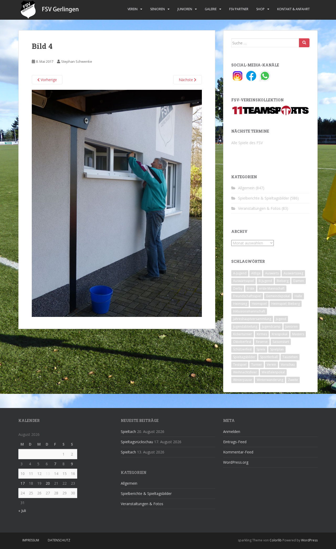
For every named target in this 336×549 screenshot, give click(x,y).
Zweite (293, 380)
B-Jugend (265, 281)
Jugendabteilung (245, 326)
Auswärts (272, 273)
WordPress (309, 540)
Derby (237, 288)
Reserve (262, 341)
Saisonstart (280, 341)
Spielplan (277, 349)
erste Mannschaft (272, 288)
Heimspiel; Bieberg (285, 303)
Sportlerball (269, 357)
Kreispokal (279, 334)
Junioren (184, 9)
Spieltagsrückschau (137, 441)
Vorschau (288, 364)
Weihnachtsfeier (245, 372)
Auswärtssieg (293, 273)
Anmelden (231, 431)
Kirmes (262, 334)
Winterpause (242, 380)
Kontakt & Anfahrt (293, 9)
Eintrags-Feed (234, 441)
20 (48, 483)
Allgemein (246, 187)
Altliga (255, 273)
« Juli (22, 510)
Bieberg (282, 281)
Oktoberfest (242, 341)
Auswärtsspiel (243, 281)
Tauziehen (290, 357)
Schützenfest (242, 349)
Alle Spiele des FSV (247, 142)
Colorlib (276, 540)
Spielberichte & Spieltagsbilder (263, 198)
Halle (298, 296)
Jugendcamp (271, 326)
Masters (298, 334)
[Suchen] (304, 42)
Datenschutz (59, 540)
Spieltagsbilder (244, 357)
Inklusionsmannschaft (249, 311)
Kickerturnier (242, 334)
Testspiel (239, 364)
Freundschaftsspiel (247, 296)
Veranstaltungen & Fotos (259, 208)
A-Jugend (239, 273)
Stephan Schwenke (76, 61)
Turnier (256, 364)
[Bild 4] (117, 202)
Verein (133, 9)
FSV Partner (238, 9)
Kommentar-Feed (238, 451)
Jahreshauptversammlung (252, 319)
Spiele (260, 349)
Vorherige (48, 79)
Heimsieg (240, 303)
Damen (298, 281)
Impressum (30, 540)
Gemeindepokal (278, 296)
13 (48, 473)
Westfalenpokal (273, 372)
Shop (260, 9)
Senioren (157, 9)
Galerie (211, 9)
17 (22, 483)
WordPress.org (235, 462)
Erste (250, 288)
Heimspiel (259, 303)
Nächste (186, 79)
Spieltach (128, 431)
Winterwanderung (270, 380)
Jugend (281, 319)
